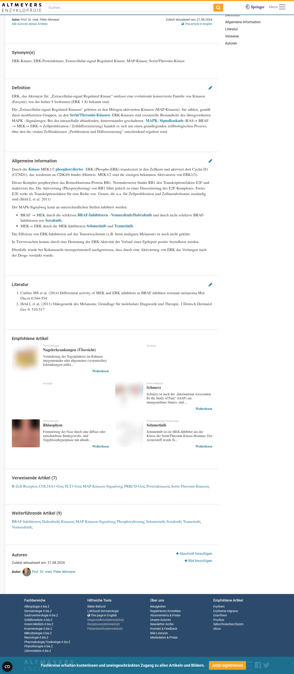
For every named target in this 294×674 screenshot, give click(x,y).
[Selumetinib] (129, 433)
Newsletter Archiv (162, 624)
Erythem (218, 606)
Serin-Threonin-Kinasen (190, 486)
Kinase (34, 169)
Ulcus (217, 629)
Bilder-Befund (96, 606)
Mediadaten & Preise (164, 637)
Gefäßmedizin (33, 620)
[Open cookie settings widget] (7, 667)
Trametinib (123, 226)
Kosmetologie (33, 629)
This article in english (198, 24)
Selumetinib (97, 226)
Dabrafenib (143, 215)
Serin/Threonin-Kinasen (90, 115)
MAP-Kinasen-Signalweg (102, 486)
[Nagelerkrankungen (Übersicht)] (26, 358)
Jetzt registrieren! (227, 665)
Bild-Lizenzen (159, 633)
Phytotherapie (33, 646)
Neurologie (31, 637)
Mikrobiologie (33, 633)
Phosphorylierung (130, 521)
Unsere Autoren (160, 620)
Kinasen (67, 521)
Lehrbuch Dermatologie (103, 611)
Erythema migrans (225, 611)
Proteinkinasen (157, 486)
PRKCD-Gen (134, 486)
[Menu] (282, 7)
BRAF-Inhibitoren (92, 215)
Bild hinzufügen (199, 561)
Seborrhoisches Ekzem (228, 624)
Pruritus (218, 620)
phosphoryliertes (69, 169)
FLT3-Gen (73, 486)
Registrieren (158, 611)
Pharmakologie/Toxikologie (42, 642)
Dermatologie (33, 611)
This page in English (103, 615)
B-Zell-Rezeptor (24, 486)
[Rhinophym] (26, 433)
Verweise (232, 36)
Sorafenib (53, 220)
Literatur (231, 29)
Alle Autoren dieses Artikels (30, 24)
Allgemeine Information (243, 22)
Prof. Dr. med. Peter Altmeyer (53, 572)
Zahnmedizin (33, 651)
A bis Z (44, 606)
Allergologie (32, 606)
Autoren (231, 43)
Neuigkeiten (158, 606)
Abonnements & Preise (165, 615)
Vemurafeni (120, 215)
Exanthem (220, 615)
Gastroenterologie (36, 615)
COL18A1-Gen (51, 486)
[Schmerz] (129, 396)
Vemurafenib (22, 526)
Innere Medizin (34, 624)
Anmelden (174, 611)
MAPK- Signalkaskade (164, 120)
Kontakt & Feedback (163, 629)
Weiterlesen (100, 370)
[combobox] (128, 7)
